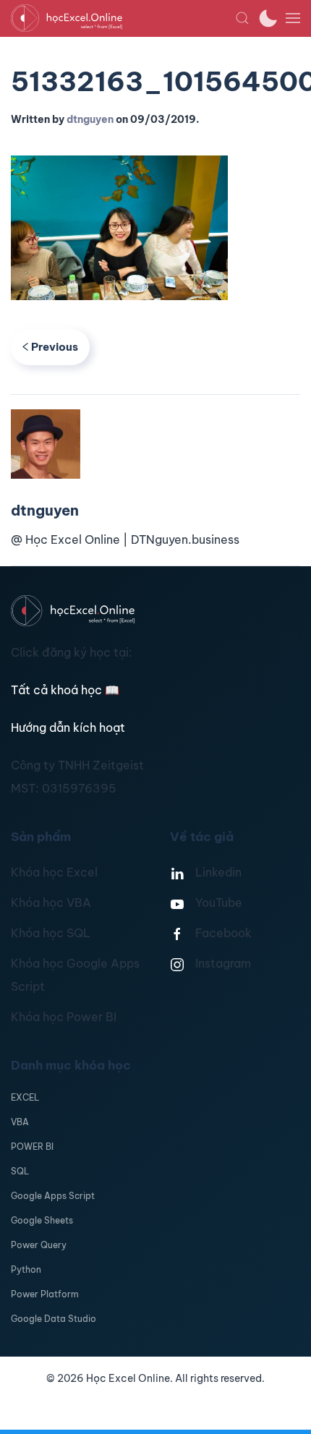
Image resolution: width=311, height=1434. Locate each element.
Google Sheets (42, 1220)
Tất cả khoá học (65, 690)
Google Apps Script (53, 1195)
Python (26, 1269)
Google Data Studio (53, 1318)
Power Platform (45, 1294)
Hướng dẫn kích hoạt (68, 727)
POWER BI (32, 1146)
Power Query (39, 1244)
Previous (54, 347)
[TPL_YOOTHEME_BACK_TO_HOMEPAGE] (123, 18)
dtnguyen (90, 119)
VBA (20, 1122)
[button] (242, 18)
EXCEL (25, 1097)
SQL (20, 1171)
